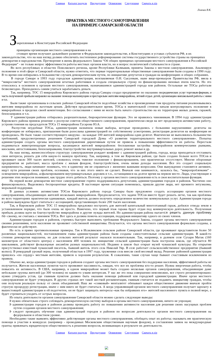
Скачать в (149, 3)
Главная (60, 3)
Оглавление (115, 3)
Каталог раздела (77, 3)
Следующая (132, 3)
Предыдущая (97, 3)
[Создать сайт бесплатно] (106, 355)
